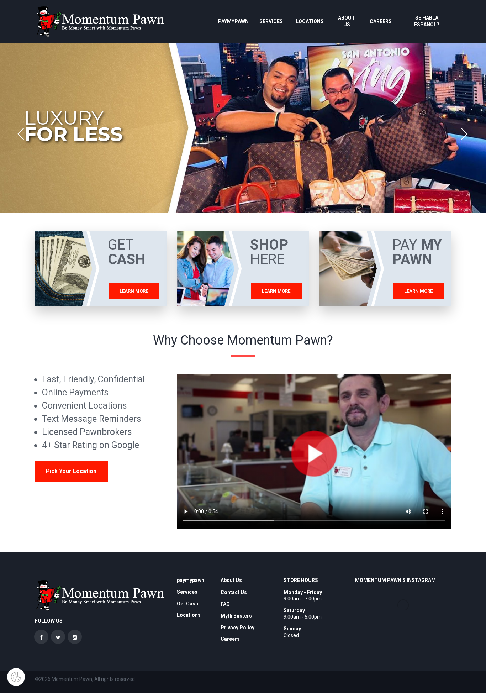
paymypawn (233, 21)
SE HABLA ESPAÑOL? (426, 21)
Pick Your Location (71, 471)
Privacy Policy (237, 627)
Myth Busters (236, 616)
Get (127, 252)
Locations (310, 21)
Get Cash (187, 604)
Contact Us (234, 592)
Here (269, 252)
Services (271, 21)
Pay (417, 252)
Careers (381, 21)
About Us (346, 21)
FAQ (225, 604)
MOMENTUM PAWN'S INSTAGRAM (395, 580)
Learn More (134, 291)
